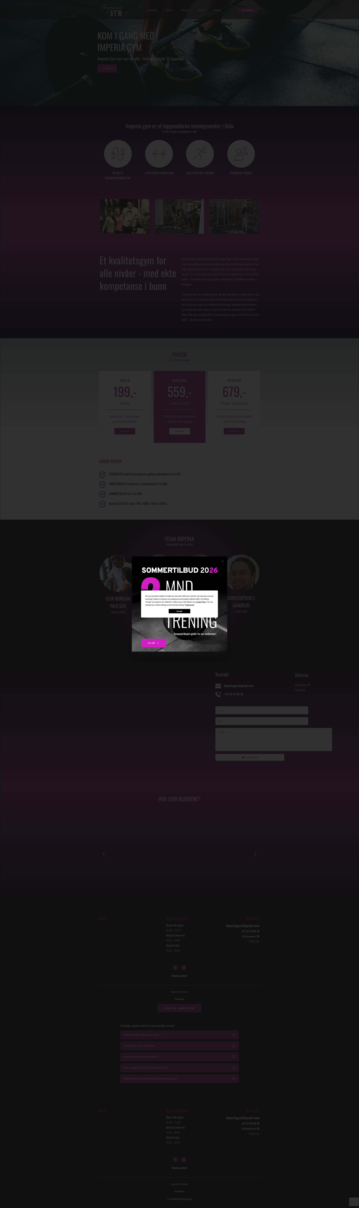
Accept (179, 611)
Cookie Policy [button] (201, 602)
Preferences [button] (189, 605)
